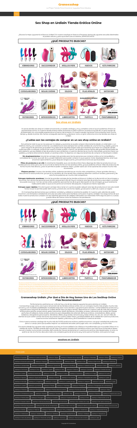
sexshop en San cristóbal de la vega (79, 401)
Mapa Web (20, 352)
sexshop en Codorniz (72, 369)
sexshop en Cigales (47, 369)
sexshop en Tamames (48, 409)
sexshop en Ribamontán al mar (101, 397)
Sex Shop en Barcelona (49, 284)
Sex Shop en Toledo (105, 291)
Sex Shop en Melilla (48, 289)
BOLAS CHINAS (48, 91)
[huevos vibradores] (89, 63)
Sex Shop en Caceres (73, 284)
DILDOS (68, 91)
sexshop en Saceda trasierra (22, 401)
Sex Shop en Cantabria (96, 284)
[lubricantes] (68, 114)
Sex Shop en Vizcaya (65, 293)
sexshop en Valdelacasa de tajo (98, 409)
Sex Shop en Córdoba (48, 286)
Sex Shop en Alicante (72, 282)
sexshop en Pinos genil (37, 397)
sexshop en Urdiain (68, 339)
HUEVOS (88, 66)
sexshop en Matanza (21, 389)
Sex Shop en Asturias (96, 282)
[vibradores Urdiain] (28, 224)
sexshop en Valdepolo (84, 413)
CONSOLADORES (28, 91)
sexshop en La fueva (51, 381)
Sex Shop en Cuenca (60, 286)
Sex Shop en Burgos (61, 284)
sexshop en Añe (81, 361)
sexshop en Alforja (104, 357)
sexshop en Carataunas (53, 365)
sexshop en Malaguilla (78, 385)
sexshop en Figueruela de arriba (37, 377)
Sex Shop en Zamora (77, 293)
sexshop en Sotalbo (20, 409)
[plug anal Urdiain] (89, 249)
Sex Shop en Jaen (46, 288)
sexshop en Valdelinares (37, 413)
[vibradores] (28, 63)
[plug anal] (89, 89)
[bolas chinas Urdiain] (48, 249)
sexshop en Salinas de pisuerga (41, 401)
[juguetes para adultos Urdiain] (109, 275)
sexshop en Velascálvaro (98, 413)
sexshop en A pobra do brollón (37, 357)
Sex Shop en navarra (71, 289)
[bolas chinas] (48, 89)
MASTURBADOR (109, 117)
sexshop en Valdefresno (81, 409)
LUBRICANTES (68, 117)
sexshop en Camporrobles (22, 365)
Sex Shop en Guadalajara (97, 286)
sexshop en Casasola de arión (86, 365)
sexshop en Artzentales (55, 361)
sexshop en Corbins (20, 373)
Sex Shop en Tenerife (36, 291)
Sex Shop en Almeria (84, 282)
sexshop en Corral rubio (34, 373)
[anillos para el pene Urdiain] (68, 224)
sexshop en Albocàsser (90, 357)
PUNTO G (89, 117)
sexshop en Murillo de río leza (77, 389)
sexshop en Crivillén (49, 373)
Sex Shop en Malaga (36, 289)
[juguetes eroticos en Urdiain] (89, 275)
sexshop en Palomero (95, 393)
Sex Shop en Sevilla (60, 291)
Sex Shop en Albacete (60, 282)
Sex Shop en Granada (83, 286)
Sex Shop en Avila (108, 282)
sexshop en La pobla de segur (67, 381)
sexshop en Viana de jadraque (23, 417)
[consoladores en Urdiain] (28, 249)
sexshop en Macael (49, 385)
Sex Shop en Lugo (113, 288)
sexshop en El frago (90, 373)
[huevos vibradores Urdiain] (89, 224)
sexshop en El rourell (104, 373)
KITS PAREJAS (108, 66)
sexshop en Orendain (55, 393)
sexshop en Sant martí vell (67, 405)
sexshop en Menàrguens (36, 389)
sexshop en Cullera (62, 373)
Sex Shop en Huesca (35, 288)
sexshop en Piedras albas (22, 397)
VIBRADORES (28, 66)
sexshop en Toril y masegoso (64, 409)
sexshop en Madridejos (63, 385)
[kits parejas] (109, 63)
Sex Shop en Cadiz (84, 284)
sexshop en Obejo (105, 389)
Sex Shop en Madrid (24, 289)
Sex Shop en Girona (71, 286)
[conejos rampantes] (28, 114)
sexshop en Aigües (53, 357)
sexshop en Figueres (20, 377)
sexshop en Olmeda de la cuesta (24, 393)
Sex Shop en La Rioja (57, 288)
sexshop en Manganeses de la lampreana (99, 385)
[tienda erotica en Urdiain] (48, 275)
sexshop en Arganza (41, 361)
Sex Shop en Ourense (84, 289)
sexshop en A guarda (21, 357)
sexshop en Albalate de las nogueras (71, 357)
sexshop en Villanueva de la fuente (78, 417)
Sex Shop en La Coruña (36, 282)
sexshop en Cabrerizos (109, 361)
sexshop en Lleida (110, 381)
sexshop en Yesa (94, 417)
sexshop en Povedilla (52, 397)
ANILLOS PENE (68, 66)
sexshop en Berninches (94, 361)
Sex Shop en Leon (92, 288)
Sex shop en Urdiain (68, 122)
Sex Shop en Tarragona (82, 291)
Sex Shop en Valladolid (52, 293)
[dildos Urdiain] (68, 249)
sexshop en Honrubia (20, 381)
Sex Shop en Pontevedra (109, 289)
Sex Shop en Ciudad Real (34, 286)
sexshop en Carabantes (38, 365)
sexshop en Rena (84, 397)
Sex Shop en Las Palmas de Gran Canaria (75, 288)
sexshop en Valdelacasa (21, 413)
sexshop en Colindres (86, 369)
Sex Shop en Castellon (109, 284)
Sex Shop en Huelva (23, 288)
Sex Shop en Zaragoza (90, 293)
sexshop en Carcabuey (69, 365)
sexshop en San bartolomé (60, 401)
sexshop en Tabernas (34, 409)
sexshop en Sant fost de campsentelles (47, 405)
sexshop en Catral (102, 365)
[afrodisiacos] (48, 114)
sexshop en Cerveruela (21, 369)
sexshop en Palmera (80, 393)
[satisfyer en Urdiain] (109, 249)
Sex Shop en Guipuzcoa (111, 286)
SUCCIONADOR (48, 66)
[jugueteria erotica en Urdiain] (68, 275)
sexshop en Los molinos (35, 385)
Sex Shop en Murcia (59, 289)
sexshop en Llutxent (20, 385)
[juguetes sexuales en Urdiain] (109, 224)
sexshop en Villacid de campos (42, 417)
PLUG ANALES (88, 91)
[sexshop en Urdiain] (28, 275)
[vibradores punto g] (89, 114)
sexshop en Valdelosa (52, 413)
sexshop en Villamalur (59, 417)
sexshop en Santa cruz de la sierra (86, 405)
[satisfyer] (109, 89)
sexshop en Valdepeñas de (68, 413)
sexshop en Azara (69, 361)
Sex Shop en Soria (70, 291)
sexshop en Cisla (59, 369)
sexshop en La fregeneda (36, 381)
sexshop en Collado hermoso (102, 369)
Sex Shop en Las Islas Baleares (34, 284)
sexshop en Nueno (93, 389)
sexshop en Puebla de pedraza (69, 397)
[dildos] (68, 89)
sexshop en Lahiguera (84, 381)
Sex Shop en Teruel (94, 291)
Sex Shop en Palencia (96, 289)
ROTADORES (28, 117)
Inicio (17, 14)
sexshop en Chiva (35, 369)
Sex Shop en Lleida (102, 288)
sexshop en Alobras (116, 357)
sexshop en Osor (67, 393)
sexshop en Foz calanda (68, 377)
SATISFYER (109, 91)
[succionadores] (48, 63)
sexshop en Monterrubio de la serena (56, 389)
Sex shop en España (24, 282)
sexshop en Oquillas (41, 393)
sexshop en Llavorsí (98, 381)
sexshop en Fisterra (54, 377)
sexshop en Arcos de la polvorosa (24, 361)
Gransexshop (68, 4)
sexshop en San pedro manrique (101, 401)
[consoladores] (28, 89)
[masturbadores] (109, 114)
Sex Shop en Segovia (48, 291)
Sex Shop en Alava (49, 282)
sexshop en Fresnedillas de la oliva (87, 377)
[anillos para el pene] (68, 63)
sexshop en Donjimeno (76, 373)
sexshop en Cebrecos (115, 365)
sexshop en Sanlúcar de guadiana (24, 405)
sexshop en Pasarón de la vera (111, 393)
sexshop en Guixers (104, 377)
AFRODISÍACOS (48, 117)
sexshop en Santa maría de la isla (108, 405)
